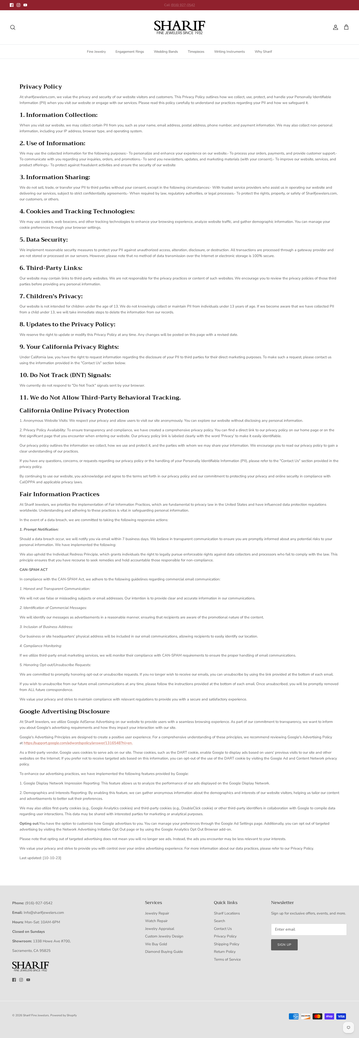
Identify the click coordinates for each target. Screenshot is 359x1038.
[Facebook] (11, 5)
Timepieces (196, 51)
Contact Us (223, 928)
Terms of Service (227, 959)
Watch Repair (156, 920)
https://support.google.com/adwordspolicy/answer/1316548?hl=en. (78, 742)
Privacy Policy (225, 936)
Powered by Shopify (63, 1015)
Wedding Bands (166, 51)
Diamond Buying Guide (164, 951)
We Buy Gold (156, 944)
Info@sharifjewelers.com (44, 912)
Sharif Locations (227, 913)
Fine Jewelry (96, 51)
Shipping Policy (226, 944)
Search (219, 920)
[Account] (334, 27)
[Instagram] (18, 5)
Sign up (284, 945)
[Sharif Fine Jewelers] (179, 27)
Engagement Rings (130, 51)
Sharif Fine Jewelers (36, 1015)
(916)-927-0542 (39, 903)
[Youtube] (25, 5)
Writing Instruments (229, 51)
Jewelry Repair (157, 913)
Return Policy (225, 951)
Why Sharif (263, 51)
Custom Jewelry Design (164, 936)
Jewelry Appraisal (159, 928)
